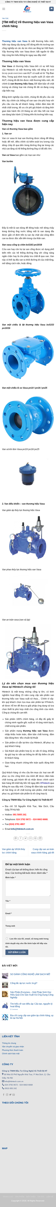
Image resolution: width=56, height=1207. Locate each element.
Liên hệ (49, 1197)
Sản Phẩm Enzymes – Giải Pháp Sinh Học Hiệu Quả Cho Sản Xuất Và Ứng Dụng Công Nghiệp (31, 995)
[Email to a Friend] (30, 838)
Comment (14, 1009)
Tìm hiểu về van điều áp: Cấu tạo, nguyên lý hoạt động (31, 1005)
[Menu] (3, 8)
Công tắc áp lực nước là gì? (23, 983)
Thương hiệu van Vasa (14, 41)
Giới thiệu (31, 1197)
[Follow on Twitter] (10, 1095)
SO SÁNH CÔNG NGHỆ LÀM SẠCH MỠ (30, 974)
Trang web (10, 926)
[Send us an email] (14, 1095)
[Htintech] (27, 9)
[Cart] (51, 9)
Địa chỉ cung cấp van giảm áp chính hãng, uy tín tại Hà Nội (31, 1016)
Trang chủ (8, 1197)
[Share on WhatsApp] (15, 838)
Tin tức (5, 18)
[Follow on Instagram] (7, 1095)
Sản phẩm (19, 1197)
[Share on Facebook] (20, 838)
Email (8, 913)
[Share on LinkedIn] (40, 838)
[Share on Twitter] (25, 838)
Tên (7, 901)
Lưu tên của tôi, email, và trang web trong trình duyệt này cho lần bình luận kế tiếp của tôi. (27, 943)
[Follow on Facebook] (4, 1095)
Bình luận (10, 877)
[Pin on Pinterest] (35, 838)
